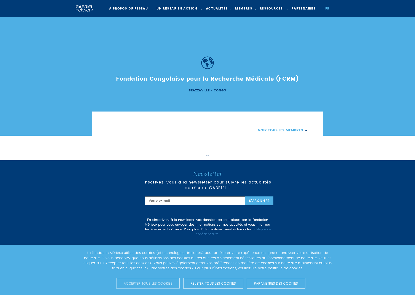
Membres (243, 8)
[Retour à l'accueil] (84, 8)
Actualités (217, 8)
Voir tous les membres (280, 130)
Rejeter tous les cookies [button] (213, 283)
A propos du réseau (128, 8)
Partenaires (304, 8)
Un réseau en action (176, 8)
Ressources (271, 8)
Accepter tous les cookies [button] (148, 283)
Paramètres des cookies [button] (276, 283)
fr (327, 8)
